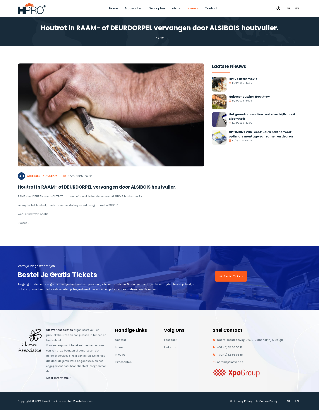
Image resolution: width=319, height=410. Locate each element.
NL (289, 8)
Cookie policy (268, 401)
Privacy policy (243, 401)
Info (174, 8)
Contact (211, 8)
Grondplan (157, 8)
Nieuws (193, 8)
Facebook (170, 340)
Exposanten (133, 8)
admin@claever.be (230, 362)
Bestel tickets (233, 276)
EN (297, 8)
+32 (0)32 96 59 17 (230, 347)
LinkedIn (170, 347)
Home (113, 8)
